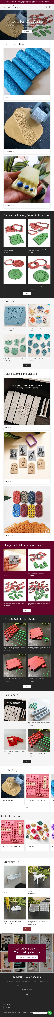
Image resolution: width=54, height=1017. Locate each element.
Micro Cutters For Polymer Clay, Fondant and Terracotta (36, 801)
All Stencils (8, 535)
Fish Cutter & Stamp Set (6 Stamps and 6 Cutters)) (14, 603)
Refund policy (25, 1012)
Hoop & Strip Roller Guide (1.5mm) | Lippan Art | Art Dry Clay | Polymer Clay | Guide (15, 679)
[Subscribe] (38, 985)
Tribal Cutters (31, 846)
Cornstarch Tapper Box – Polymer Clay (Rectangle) (14, 751)
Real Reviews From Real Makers (27, 957)
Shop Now (27, 31)
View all (27, 293)
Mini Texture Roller (10, 151)
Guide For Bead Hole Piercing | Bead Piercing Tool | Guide (39, 723)
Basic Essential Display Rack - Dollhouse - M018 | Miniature (38, 922)
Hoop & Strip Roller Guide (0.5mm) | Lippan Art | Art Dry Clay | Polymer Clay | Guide (39, 679)
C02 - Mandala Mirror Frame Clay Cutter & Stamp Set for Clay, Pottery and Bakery (39, 286)
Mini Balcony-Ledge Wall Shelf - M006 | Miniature (14, 890)
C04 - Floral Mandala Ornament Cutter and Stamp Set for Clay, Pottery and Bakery (15, 286)
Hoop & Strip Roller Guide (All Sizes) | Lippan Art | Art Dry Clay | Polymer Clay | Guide (14, 648)
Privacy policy (32, 1012)
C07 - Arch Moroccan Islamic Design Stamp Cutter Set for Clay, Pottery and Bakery (39, 250)
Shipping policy (47, 1012)
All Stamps (8, 481)
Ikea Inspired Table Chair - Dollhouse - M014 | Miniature (37, 891)
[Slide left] (23, 807)
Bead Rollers (8, 205)
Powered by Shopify (17, 1012)
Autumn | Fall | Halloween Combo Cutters (36, 358)
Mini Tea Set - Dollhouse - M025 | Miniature (13, 921)
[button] (4, 6)
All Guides (8, 427)
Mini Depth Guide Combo (9, 723)
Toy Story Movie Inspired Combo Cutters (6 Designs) (15, 358)
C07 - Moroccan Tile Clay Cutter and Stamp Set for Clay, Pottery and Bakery (14, 250)
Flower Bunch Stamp (8, 573)
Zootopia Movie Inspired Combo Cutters (36, 328)
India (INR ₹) (7, 1007)
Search (24, 989)
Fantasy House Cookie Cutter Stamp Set (36, 573)
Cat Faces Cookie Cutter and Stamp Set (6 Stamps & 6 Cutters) (39, 604)
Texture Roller (9, 97)
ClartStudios (10, 1012)
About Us (29, 989)
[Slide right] (30, 807)
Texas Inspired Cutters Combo (10, 328)
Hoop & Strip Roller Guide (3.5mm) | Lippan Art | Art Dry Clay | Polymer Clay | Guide (39, 648)
